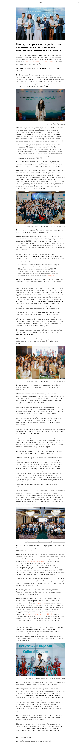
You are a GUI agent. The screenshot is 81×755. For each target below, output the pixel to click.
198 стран (50, 276)
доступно (41, 603)
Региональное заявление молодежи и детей (40, 62)
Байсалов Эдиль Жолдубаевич (37, 561)
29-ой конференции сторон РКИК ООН (39, 614)
